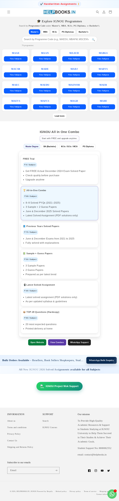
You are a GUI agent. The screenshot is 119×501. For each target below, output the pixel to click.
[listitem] (15, 56)
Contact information (104, 494)
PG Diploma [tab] (88, 146)
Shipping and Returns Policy (20, 447)
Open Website (37, 342)
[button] (9, 12)
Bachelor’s (83, 32)
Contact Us (12, 441)
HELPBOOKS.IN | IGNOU (27, 491)
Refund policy (61, 491)
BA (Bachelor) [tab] (50, 146)
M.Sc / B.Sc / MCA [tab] (69, 146)
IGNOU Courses (50, 427)
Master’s (34, 32)
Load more (59, 116)
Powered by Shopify (45, 491)
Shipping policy (106, 491)
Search (46, 421)
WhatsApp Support (79, 342)
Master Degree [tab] (32, 146)
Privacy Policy (13, 434)
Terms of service (90, 491)
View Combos (57, 342)
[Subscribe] (56, 470)
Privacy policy (75, 491)
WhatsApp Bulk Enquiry (101, 360)
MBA (45, 32)
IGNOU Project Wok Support (62, 386)
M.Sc (54, 32)
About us (11, 421)
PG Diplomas (68, 32)
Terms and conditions (17, 427)
